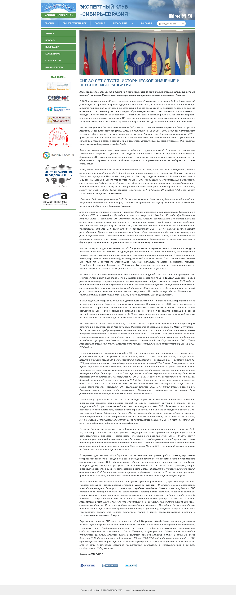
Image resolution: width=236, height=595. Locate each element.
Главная (50, 23)
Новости (50, 40)
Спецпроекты (53, 60)
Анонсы (50, 33)
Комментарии (53, 53)
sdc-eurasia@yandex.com (143, 590)
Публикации (52, 46)
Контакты (146, 23)
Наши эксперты (54, 67)
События (100, 23)
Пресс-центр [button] (120, 23)
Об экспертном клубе (75, 23)
